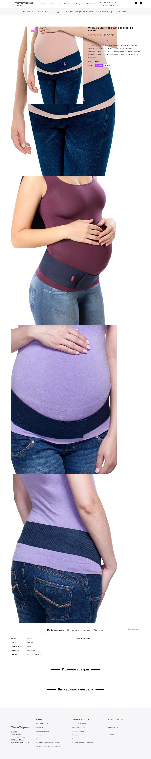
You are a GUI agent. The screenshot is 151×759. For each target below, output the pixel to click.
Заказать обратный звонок (82, 743)
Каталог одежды (41, 12)
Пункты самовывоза (79, 739)
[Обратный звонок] (124, 4)
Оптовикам (91, 4)
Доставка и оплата (79, 630)
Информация (55, 630)
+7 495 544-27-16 (108, 2)
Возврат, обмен (78, 731)
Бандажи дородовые (85, 12)
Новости (39, 727)
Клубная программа (44, 723)
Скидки (79, 4)
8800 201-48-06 (108, 5)
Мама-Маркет (16, 735)
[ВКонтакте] (89, 80)
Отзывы (99, 630)
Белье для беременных (62, 12)
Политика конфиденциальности (48, 743)
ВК (109, 723)
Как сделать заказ (79, 723)
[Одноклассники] (92, 80)
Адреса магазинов (43, 731)
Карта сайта (112, 734)
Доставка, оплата (78, 727)
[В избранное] (89, 73)
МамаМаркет (24, 2)
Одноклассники (113, 727)
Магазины (67, 4)
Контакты (55, 4)
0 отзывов (106, 40)
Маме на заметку (78, 735)
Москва (19, 5)
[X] (95, 80)
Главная (43, 4)
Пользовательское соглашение (48, 747)
